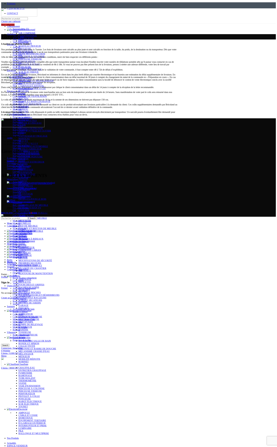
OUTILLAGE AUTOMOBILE (33, 146)
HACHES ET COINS (28, 287)
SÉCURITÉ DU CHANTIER (32, 268)
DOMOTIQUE (25, 418)
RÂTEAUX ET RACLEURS (32, 297)
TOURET (23, 406)
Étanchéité (17, 55)
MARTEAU (24, 138)
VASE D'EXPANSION (29, 386)
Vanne (15, 283)
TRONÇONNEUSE (28, 335)
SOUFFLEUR (25, 327)
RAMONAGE (25, 375)
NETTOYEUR (25, 194)
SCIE (21, 164)
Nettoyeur (17, 62)
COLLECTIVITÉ (26, 346)
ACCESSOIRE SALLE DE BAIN (34, 341)
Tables (16, 31)
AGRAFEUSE (25, 118)
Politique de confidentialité (19, 166)
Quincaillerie (13, 285)
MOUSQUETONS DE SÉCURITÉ (35, 260)
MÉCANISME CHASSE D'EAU (34, 351)
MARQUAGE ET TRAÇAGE (32, 136)
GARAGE (23, 305)
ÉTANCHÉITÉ (25, 186)
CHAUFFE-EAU (26, 367)
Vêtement (11, 332)
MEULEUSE (24, 220)
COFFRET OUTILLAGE (30, 128)
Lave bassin (18, 280)
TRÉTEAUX (24, 271)
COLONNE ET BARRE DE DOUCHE (37, 348)
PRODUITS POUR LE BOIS (32, 199)
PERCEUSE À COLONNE (31, 388)
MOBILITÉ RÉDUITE (29, 359)
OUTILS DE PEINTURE (30, 156)
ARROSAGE (24, 279)
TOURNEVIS (25, 172)
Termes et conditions (16, 168)
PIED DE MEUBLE (28, 226)
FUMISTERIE (25, 373)
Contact (10, 161)
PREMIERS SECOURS (29, 263)
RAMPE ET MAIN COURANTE (34, 101)
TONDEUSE (24, 332)
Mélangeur (18, 322)
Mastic (16, 60)
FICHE (21, 215)
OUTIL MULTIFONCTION (31, 54)
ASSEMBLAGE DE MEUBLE (33, 205)
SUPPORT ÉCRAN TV (29, 207)
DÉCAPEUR (24, 41)
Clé (14, 210)
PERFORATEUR (26, 61)
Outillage (11, 200)
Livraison (11, 163)
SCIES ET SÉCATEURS (30, 300)
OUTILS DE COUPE (28, 151)
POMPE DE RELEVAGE (30, 324)
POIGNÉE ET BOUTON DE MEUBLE (37, 228)
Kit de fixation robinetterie (25, 278)
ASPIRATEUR (25, 314)
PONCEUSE (24, 67)
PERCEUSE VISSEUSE (30, 59)
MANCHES (24, 290)
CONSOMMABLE (27, 35)
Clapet (16, 267)
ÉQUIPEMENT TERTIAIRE (32, 420)
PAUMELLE (24, 223)
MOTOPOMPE (25, 322)
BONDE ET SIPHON (28, 343)
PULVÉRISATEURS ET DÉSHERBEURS (38, 295)
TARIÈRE (23, 329)
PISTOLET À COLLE (29, 64)
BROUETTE (24, 282)
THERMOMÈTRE (27, 380)
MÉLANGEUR (25, 354)
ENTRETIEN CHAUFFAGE (32, 370)
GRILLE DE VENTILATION (32, 96)
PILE (20, 431)
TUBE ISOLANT (26, 378)
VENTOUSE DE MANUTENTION (35, 273)
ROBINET (23, 361)
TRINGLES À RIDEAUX (30, 239)
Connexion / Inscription (17, 269)
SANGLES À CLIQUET (30, 265)
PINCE (21, 159)
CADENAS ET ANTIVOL (31, 86)
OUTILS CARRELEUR (30, 149)
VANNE (22, 383)
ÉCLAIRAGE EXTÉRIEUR (32, 423)
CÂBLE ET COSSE (28, 415)
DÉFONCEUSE (26, 38)
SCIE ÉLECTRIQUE (28, 72)
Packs (9, 260)
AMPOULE (24, 412)
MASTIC (22, 191)
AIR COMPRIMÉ (26, 33)
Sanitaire (11, 306)
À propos (11, 158)
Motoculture (12, 179)
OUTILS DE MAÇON (29, 154)
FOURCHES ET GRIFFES (31, 284)
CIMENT (22, 181)
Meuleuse (17, 109)
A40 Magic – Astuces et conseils (19, 202)
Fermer (4, 277)
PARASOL (23, 308)
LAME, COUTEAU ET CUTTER (34, 131)
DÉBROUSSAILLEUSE (30, 316)
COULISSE (24, 210)
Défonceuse (18, 101)
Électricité (11, 70)
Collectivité (18, 314)
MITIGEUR (24, 356)
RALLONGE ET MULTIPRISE (33, 433)
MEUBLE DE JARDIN (29, 303)
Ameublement (13, 26)
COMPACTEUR (26, 247)
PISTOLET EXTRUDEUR (31, 162)
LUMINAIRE (25, 428)
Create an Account (9, 298)
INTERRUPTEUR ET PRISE (32, 425)
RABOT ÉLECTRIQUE (30, 69)
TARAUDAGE (25, 169)
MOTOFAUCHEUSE (28, 319)
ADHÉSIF (23, 178)
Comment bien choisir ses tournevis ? (22, 188)
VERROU (23, 109)
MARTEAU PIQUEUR (29, 46)
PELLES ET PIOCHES (29, 292)
